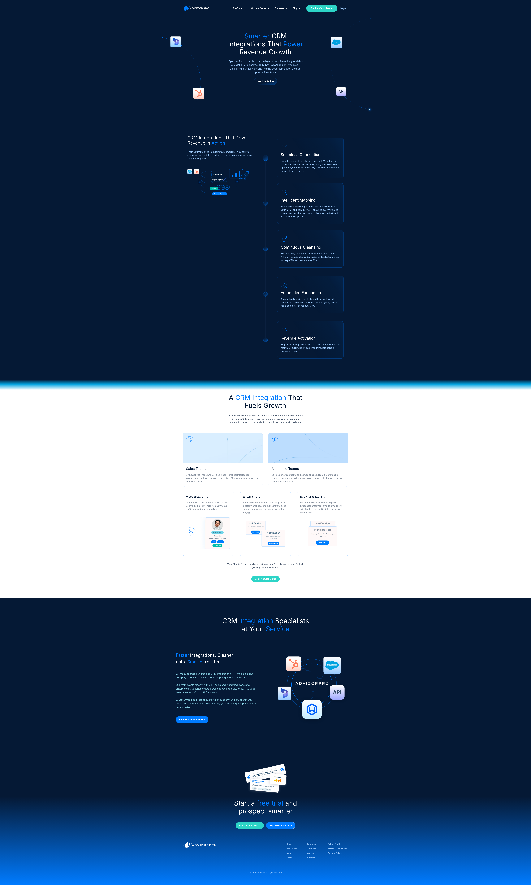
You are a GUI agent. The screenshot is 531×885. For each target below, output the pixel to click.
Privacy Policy (335, 853)
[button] (239, 8)
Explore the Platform (281, 825)
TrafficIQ (311, 848)
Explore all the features (192, 719)
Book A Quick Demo (322, 8)
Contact (311, 858)
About (289, 858)
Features (311, 844)
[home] (196, 8)
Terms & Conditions (337, 848)
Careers (311, 853)
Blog (289, 853)
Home (289, 844)
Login (343, 8)
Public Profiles (335, 844)
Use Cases (292, 848)
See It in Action (265, 81)
